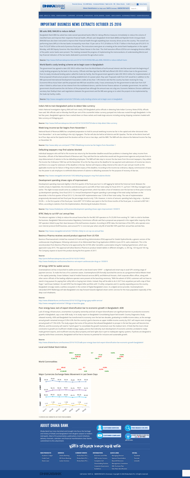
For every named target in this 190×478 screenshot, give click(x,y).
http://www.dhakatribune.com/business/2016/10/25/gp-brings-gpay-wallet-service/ (70, 300)
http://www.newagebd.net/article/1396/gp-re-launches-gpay (62, 303)
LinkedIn (137, 461)
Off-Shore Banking (65, 458)
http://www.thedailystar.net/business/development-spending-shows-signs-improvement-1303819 (82, 209)
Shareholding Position (101, 463)
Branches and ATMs (100, 455)
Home (41, 15)
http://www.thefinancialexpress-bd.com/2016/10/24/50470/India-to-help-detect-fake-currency (81, 123)
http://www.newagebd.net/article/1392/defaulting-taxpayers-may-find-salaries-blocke (77, 175)
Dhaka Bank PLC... (82, 461)
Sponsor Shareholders (119, 458)
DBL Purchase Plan (118, 466)
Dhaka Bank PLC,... (83, 455)
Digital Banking (99, 15)
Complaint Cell (98, 461)
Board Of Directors (117, 461)
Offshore (79, 15)
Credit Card (45, 458)
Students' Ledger (47, 455)
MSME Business (61, 15)
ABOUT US (47, 15)
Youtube (136, 458)
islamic (107, 15)
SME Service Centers (100, 458)
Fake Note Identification (119, 469)
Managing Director (118, 455)
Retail (53, 15)
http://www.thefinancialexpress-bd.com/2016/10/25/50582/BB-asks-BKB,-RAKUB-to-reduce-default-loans (86, 60)
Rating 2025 (131, 4)
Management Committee (120, 463)
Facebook (137, 455)
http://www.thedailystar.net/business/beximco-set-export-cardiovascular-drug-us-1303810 (73, 261)
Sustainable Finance (129, 15)
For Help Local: (104, 8)
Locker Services (64, 461)
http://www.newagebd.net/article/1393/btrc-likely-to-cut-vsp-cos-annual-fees (74, 231)
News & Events (116, 15)
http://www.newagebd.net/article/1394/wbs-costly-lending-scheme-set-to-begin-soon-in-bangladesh (84, 99)
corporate (71, 15)
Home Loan (45, 461)
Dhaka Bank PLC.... (83, 458)
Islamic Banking (64, 455)
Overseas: (120, 8)
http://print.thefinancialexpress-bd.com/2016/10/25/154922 (62, 258)
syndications (88, 15)
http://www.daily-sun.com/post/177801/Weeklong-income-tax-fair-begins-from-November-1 (80, 145)
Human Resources (143, 15)
